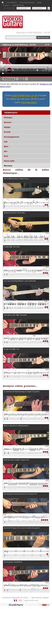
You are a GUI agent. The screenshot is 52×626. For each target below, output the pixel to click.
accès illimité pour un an (24, 95)
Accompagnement (11, 137)
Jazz (5, 151)
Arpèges (7, 127)
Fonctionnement (27, 2)
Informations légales (40, 597)
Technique (8, 117)
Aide (39, 2)
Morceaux (8, 165)
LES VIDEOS (11, 2)
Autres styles (9, 161)
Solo (5, 141)
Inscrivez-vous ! (29, 102)
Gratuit (6, 5)
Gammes (7, 122)
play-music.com (31, 600)
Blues (6, 146)
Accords (7, 132)
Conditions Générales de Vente (15, 597)
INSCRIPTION (18, 5)
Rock (6, 156)
